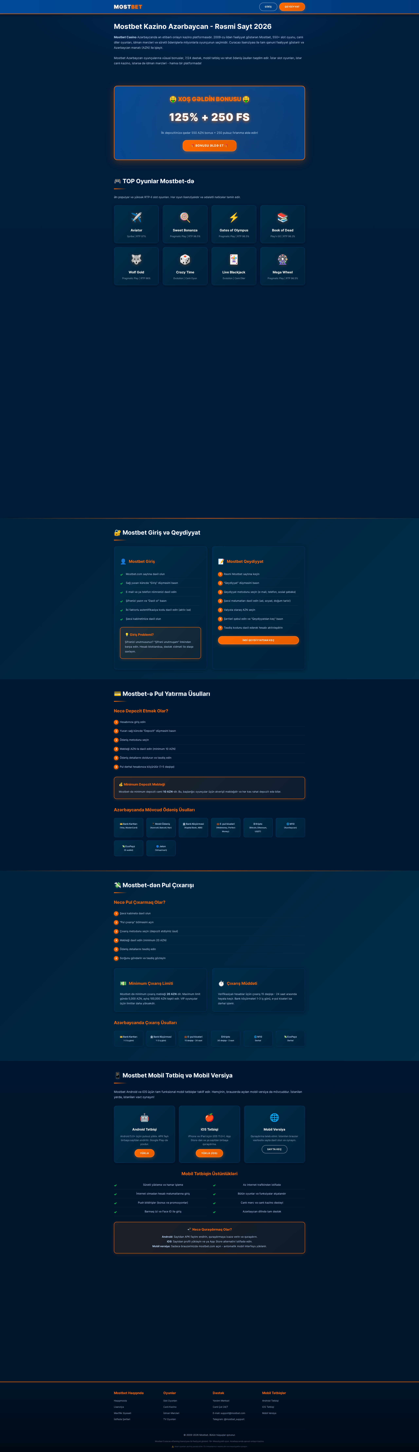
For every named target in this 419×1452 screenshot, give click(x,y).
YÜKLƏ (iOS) (209, 1153)
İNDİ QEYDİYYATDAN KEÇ (258, 640)
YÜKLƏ (144, 1153)
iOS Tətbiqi (268, 1406)
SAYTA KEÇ (274, 1149)
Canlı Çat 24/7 (220, 1406)
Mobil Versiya (269, 1413)
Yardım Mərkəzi (221, 1400)
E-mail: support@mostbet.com (229, 1413)
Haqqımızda (120, 1400)
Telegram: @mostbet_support (228, 1419)
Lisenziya (119, 1406)
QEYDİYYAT (292, 6)
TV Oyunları (169, 1419)
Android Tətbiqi (270, 1400)
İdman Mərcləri (171, 1413)
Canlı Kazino (169, 1406)
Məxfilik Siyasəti (122, 1413)
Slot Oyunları (170, 1400)
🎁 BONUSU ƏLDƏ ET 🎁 (209, 145)
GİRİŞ (268, 6)
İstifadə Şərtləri (122, 1419)
